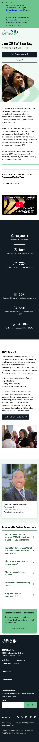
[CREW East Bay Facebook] (18, 718)
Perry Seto (8, 507)
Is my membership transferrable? (13, 594)
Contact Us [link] (20, 60)
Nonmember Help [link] (18, 628)
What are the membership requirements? (16, 562)
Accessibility (6, 723)
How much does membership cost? (17, 584)
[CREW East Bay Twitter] (22, 718)
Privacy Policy (20, 723)
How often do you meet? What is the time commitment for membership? (18, 550)
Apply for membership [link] (18, 54)
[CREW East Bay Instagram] (31, 718)
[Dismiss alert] (34, 14)
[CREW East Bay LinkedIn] (26, 718)
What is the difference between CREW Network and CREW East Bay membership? (18, 537)
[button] (19, 672)
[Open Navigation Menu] (36, 32)
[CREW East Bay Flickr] (35, 718)
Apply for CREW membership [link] (14, 417)
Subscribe (30, 705)
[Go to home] (10, 32)
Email (4, 700)
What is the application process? (15, 573)
